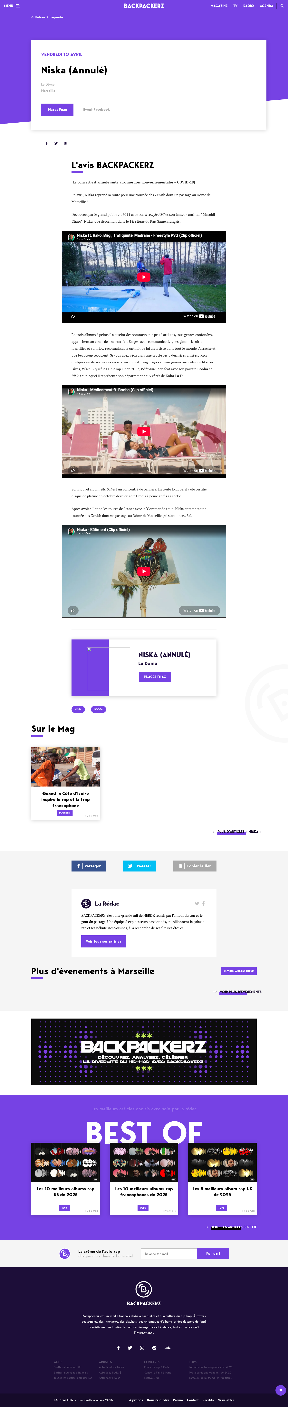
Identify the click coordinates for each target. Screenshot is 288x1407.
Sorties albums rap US (67, 1367)
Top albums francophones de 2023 (211, 1367)
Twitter (56, 143)
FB (47, 143)
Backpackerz (144, 6)
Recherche (282, 6)
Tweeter (143, 866)
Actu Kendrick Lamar (111, 1367)
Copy (65, 143)
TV (235, 6)
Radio (248, 6)
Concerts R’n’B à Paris (157, 1372)
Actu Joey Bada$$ (110, 1372)
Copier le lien (199, 866)
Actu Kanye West (109, 1378)
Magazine (219, 6)
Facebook (203, 903)
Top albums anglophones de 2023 (210, 1372)
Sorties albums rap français (71, 1372)
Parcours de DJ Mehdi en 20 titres (210, 1378)
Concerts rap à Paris (156, 1367)
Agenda (266, 6)
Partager (93, 866)
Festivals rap (151, 1378)
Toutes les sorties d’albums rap (73, 1378)
